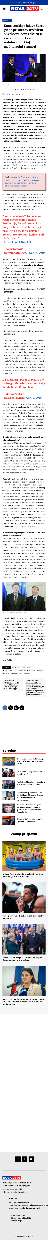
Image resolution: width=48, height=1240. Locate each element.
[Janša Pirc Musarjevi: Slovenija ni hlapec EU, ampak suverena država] (8, 784)
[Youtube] (31, 1159)
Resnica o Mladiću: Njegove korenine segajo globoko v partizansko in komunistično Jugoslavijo (29, 808)
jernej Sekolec (26, 668)
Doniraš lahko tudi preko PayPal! (24, 2)
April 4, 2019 (37, 252)
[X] (10, 707)
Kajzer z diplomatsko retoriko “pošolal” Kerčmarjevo (30, 820)
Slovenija (7, 20)
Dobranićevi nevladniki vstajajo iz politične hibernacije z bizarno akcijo (31, 761)
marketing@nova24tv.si (30, 1208)
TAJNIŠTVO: (14, 1205)
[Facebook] (4, 707)
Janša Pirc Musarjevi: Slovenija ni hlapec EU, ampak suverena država (31, 784)
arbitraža (15, 668)
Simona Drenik (17, 674)
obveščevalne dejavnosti (25, 671)
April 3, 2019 (33, 397)
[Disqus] (24, 1047)
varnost (27, 674)
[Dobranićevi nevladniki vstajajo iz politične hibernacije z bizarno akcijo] (8, 761)
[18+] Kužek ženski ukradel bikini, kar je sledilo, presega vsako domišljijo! (12, 686)
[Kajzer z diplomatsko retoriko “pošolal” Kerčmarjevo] (8, 820)
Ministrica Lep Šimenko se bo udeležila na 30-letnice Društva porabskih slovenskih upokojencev (30, 796)
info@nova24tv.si (21, 1202)
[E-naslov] (16, 707)
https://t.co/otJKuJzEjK (16, 242)
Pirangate (40, 671)
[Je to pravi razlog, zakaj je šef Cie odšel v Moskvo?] (8, 772)
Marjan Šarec (8, 671)
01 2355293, (24, 1205)
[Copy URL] (21, 707)
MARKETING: (14, 1208)
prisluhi (6, 674)
